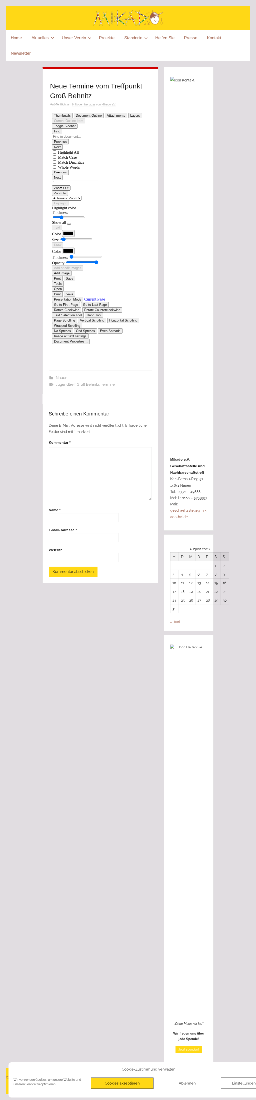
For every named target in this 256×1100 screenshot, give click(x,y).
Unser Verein (74, 37)
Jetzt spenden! (188, 1049)
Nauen (62, 377)
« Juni (175, 622)
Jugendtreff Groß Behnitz (77, 384)
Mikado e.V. (109, 104)
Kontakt (214, 37)
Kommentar (59, 442)
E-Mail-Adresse (63, 530)
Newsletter (21, 53)
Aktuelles (40, 37)
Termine (108, 384)
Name (54, 510)
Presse (190, 37)
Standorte (133, 37)
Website (55, 550)
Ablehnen (187, 1083)
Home (16, 37)
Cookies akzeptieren (122, 1083)
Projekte (106, 37)
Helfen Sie (164, 37)
